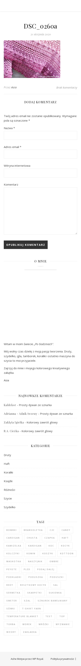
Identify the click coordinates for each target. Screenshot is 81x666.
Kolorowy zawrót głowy (42, 422)
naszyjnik (35, 561)
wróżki (44, 624)
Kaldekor (10, 405)
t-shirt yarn (31, 608)
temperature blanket (22, 616)
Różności (9, 490)
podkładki (13, 577)
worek (27, 624)
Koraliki (8, 472)
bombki (11, 530)
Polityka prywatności (62, 659)
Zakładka (30, 632)
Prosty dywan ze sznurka (35, 405)
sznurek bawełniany (53, 600)
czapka (49, 537)
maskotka (13, 561)
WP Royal (37, 659)
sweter (11, 600)
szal (27, 600)
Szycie (8, 498)
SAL (55, 585)
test (48, 616)
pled (27, 569)
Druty (7, 455)
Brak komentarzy (66, 87)
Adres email (12, 147)
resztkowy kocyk (33, 585)
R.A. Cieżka (11, 431)
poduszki (57, 577)
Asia (14, 87)
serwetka (13, 592)
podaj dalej (45, 569)
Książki (8, 481)
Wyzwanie (63, 624)
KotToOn (67, 553)
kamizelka (13, 545)
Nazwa (9, 128)
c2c (52, 530)
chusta (32, 537)
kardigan (35, 545)
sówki (10, 608)
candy (66, 530)
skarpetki (34, 592)
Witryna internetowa (17, 165)
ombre (54, 561)
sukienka (55, 592)
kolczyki (13, 553)
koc (51, 545)
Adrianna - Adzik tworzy (20, 413)
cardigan (13, 537)
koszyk (47, 553)
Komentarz (11, 184)
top (62, 616)
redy (9, 585)
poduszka (35, 577)
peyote (11, 569)
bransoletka (33, 530)
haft (65, 537)
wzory (11, 632)
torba (10, 624)
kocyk (65, 545)
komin (31, 553)
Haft (7, 464)
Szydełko (9, 507)
